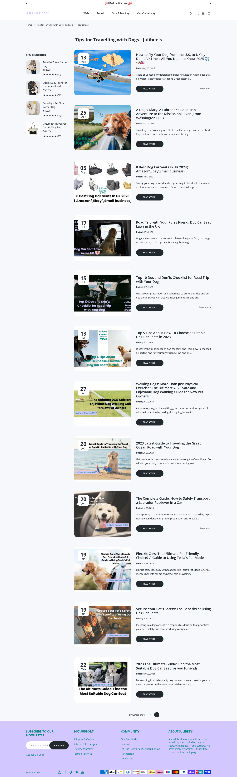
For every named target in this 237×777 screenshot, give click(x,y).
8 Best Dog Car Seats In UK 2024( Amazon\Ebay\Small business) (162, 169)
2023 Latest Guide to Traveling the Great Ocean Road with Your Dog (168, 445)
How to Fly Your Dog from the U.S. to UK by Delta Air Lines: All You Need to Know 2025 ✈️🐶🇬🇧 (172, 58)
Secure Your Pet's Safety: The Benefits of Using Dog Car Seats (173, 611)
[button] (26, 3)
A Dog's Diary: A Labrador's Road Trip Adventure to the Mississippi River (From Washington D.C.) (168, 114)
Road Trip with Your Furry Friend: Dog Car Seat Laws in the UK (173, 224)
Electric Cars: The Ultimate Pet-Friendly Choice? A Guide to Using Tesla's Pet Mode (170, 555)
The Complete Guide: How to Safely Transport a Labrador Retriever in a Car (173, 500)
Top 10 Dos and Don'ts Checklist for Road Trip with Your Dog (172, 279)
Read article (150, 88)
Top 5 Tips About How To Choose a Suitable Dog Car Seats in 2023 (171, 335)
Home (29, 24)
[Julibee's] (37, 13)
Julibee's (37, 772)
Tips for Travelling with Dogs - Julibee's (55, 24)
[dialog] (197, 13)
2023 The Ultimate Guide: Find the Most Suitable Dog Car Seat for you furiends (168, 666)
